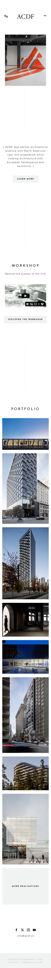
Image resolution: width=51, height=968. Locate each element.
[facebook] (16, 930)
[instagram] (28, 930)
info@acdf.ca (25, 935)
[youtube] (34, 930)
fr (45, 16)
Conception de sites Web (31, 962)
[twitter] (22, 930)
